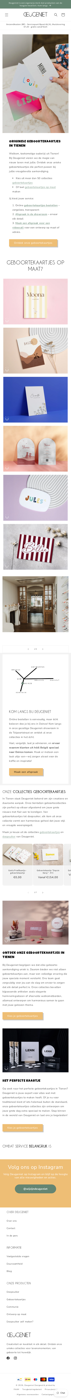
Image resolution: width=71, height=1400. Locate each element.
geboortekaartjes (22, 182)
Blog (9, 1271)
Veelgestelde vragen (18, 1256)
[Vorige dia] (28, 649)
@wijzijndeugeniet (35, 1189)
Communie (12, 1306)
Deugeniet (29, 1385)
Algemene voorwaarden (27, 1394)
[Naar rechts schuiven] (42, 892)
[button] (6, 14)
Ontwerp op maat (16, 1314)
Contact (11, 1228)
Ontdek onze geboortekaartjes (33, 242)
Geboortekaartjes (16, 1299)
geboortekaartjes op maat (40, 187)
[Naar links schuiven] (28, 892)
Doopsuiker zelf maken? (20, 1321)
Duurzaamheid (14, 1263)
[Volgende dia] (42, 649)
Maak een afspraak (26, 772)
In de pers (12, 1235)
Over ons (12, 1220)
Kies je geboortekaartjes (22, 1016)
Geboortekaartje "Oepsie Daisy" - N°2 (48, 871)
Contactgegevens (49, 1394)
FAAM (16, 1389)
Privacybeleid (51, 1389)
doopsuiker (9, 836)
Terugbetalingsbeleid (32, 1389)
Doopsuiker (13, 1291)
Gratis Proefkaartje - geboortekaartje (17, 871)
